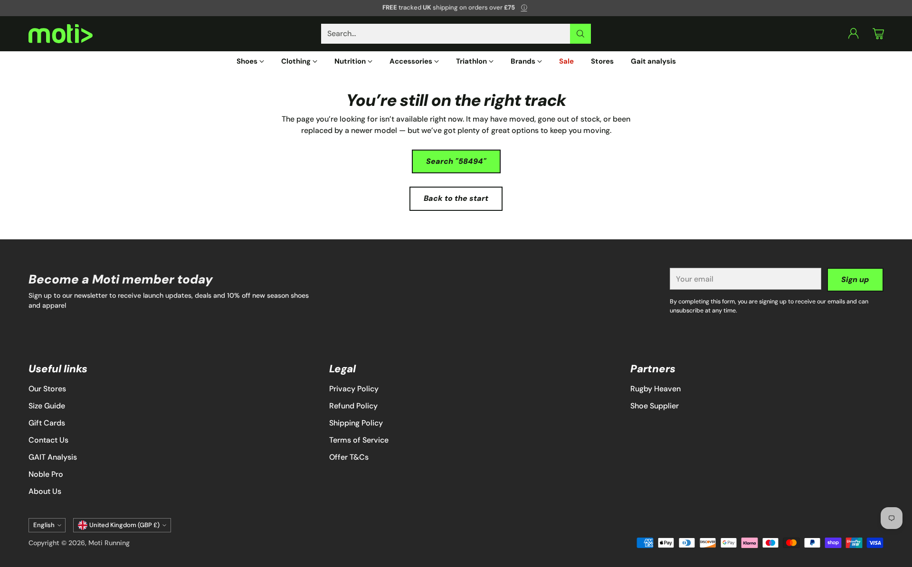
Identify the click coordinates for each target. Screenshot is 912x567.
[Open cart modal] (878, 34)
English (44, 525)
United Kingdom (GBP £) (124, 525)
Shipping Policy (356, 423)
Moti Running (109, 543)
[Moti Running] (60, 34)
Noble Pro (45, 474)
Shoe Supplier (654, 406)
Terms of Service (359, 440)
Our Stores (47, 389)
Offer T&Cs (349, 457)
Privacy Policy (354, 389)
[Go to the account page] (854, 34)
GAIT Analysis (52, 457)
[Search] (580, 34)
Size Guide (46, 406)
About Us (44, 491)
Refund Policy (353, 406)
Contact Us (48, 440)
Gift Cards (46, 423)
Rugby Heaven (655, 389)
